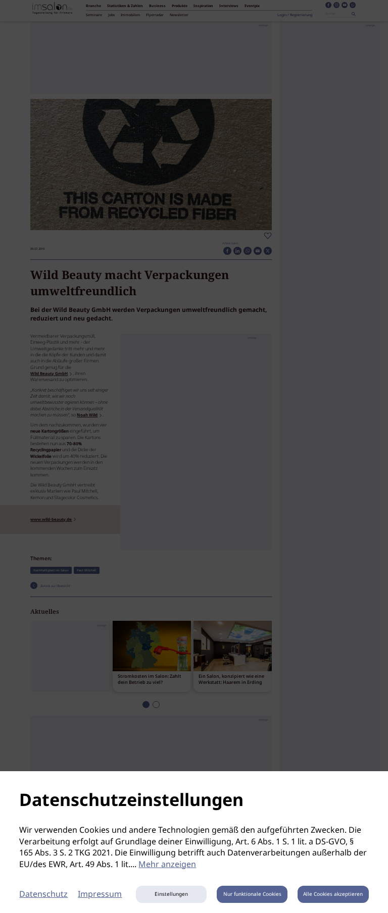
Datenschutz (43, 894)
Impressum (100, 894)
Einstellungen (171, 894)
